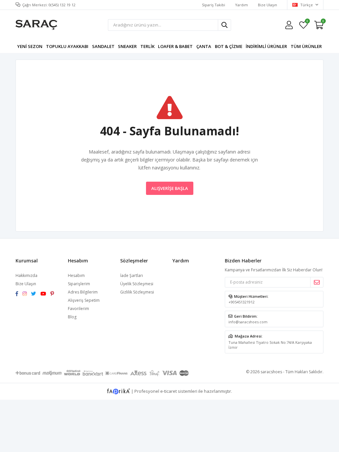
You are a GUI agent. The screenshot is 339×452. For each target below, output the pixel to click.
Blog (72, 317)
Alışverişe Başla (169, 188)
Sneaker (127, 46)
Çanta (203, 46)
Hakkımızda (26, 275)
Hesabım (76, 275)
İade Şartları (131, 275)
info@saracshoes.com (247, 321)
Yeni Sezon (29, 46)
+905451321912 (241, 301)
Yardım (241, 4)
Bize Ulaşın (267, 4)
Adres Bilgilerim (83, 292)
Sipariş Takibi (213, 4)
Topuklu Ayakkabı (67, 46)
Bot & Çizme (228, 46)
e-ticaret (168, 391)
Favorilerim (307, 22)
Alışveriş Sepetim (84, 300)
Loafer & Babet (175, 46)
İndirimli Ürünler (266, 46)
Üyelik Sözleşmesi (136, 284)
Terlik (147, 46)
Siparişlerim (79, 284)
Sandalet (103, 46)
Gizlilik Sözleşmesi (137, 292)
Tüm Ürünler (306, 46)
